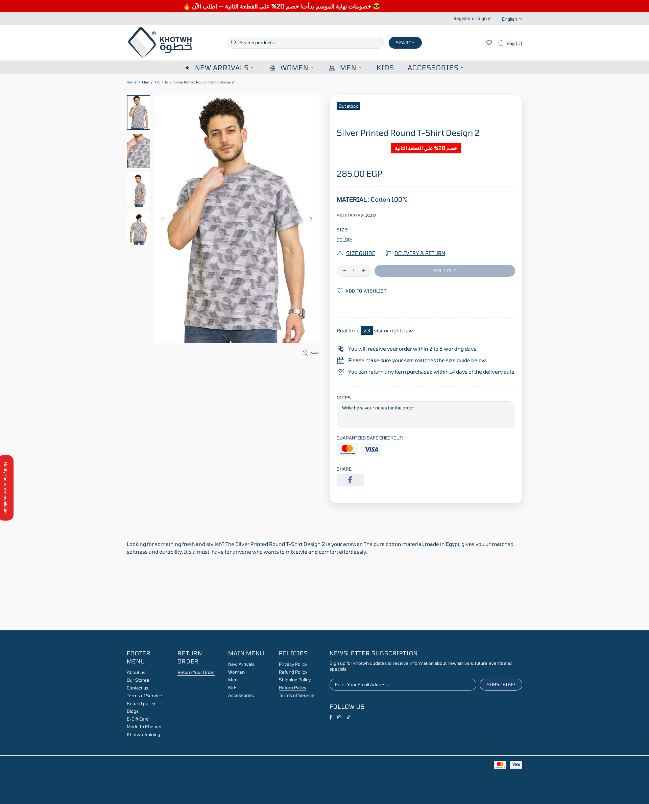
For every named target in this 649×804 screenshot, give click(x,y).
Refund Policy (293, 672)
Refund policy (141, 703)
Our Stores (138, 680)
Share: (345, 469)
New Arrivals (241, 664)
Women (236, 672)
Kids (232, 687)
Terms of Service (144, 695)
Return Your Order (196, 672)
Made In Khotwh (144, 726)
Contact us (137, 687)
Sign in (484, 18)
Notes (344, 397)
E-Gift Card (138, 719)
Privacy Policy (293, 664)
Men (145, 82)
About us (136, 672)
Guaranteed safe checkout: (370, 438)
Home (132, 82)
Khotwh (160, 43)
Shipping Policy (295, 679)
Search (405, 42)
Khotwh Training (143, 734)
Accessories (241, 695)
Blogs (133, 711)
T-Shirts (161, 82)
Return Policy (292, 687)
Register (462, 18)
